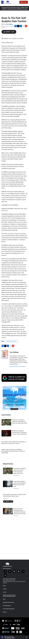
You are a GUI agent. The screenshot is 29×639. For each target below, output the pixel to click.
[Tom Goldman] (4, 354)
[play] (2, 637)
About (4, 585)
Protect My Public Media (8, 608)
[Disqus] (14, 539)
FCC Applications (7, 605)
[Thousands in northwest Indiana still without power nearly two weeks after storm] (6, 422)
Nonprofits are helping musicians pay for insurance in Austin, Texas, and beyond (19, 432)
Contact (5, 589)
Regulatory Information (8, 602)
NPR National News (11, 341)
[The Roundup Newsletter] (14, 398)
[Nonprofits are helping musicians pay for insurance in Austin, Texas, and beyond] (6, 433)
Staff (4, 599)
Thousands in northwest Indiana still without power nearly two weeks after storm (19, 421)
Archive (5, 612)
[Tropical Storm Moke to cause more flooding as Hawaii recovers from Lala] (8, 484)
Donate (24, 2)
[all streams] (27, 637)
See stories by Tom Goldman (18, 366)
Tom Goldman (9, 24)
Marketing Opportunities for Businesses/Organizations (9, 596)
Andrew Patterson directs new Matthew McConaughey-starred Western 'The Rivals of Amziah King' (13, 451)
